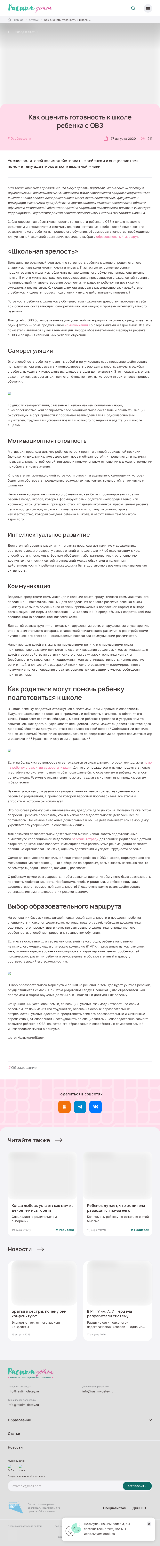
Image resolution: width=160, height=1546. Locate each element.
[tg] (80, 1107)
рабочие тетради (85, 839)
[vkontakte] (22, 1468)
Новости (20, 1249)
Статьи (33, 20)
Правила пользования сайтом (25, 1526)
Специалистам (114, 1508)
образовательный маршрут (117, 236)
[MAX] (11, 1468)
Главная (17, 20)
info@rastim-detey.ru (23, 1391)
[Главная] (30, 8)
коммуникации (76, 325)
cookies (109, 1534)
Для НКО (139, 1508)
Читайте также (29, 1140)
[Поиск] (133, 8)
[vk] (95, 1107)
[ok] (64, 1107)
